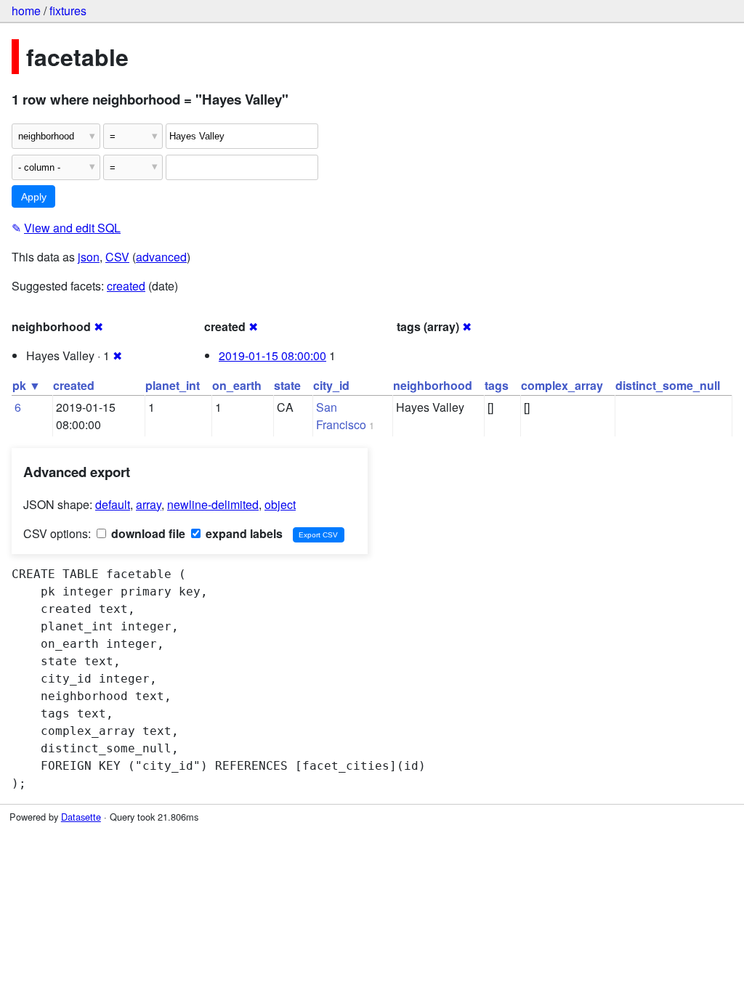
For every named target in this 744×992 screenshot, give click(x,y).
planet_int (172, 385)
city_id (331, 385)
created (126, 285)
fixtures (67, 10)
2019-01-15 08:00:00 (272, 355)
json (89, 256)
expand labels (243, 533)
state (287, 385)
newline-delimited (213, 504)
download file (146, 533)
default (112, 504)
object (280, 504)
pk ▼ (26, 385)
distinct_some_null (667, 385)
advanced (161, 256)
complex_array (562, 385)
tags (497, 385)
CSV (117, 256)
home (26, 10)
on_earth (237, 385)
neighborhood (432, 385)
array (148, 504)
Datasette (81, 817)
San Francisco (341, 416)
